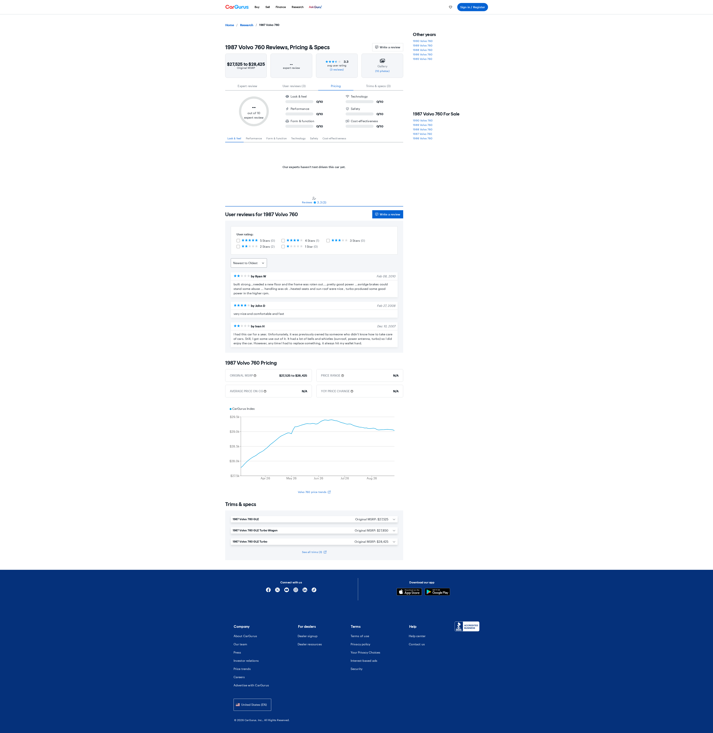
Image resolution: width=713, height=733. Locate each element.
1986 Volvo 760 (422, 54)
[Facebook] (268, 591)
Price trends (242, 669)
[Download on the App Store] (409, 592)
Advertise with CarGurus (251, 685)
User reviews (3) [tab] (294, 86)
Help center (417, 636)
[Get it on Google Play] (437, 592)
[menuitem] (257, 7)
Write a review (390, 47)
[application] (314, 444)
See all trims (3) (312, 552)
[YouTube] (286, 591)
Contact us (417, 644)
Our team (240, 644)
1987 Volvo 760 (422, 133)
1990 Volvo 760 (423, 41)
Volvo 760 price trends (312, 492)
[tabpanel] (314, 165)
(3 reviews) (337, 69)
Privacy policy (360, 644)
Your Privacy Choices (365, 652)
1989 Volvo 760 (422, 45)
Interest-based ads (364, 660)
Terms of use (360, 636)
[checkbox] (238, 240)
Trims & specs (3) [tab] (378, 86)
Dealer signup (308, 636)
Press (237, 652)
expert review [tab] (247, 86)
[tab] (234, 138)
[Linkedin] (305, 591)
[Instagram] (295, 591)
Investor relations (246, 660)
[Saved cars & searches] (450, 7)
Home (229, 25)
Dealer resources (310, 644)
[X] (277, 591)
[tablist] (314, 86)
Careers (239, 677)
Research (247, 25)
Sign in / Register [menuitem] (472, 7)
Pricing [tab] (336, 86)
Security (357, 669)
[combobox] (252, 705)
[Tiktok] (314, 591)
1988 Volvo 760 (422, 49)
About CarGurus (245, 636)
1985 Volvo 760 (422, 58)
